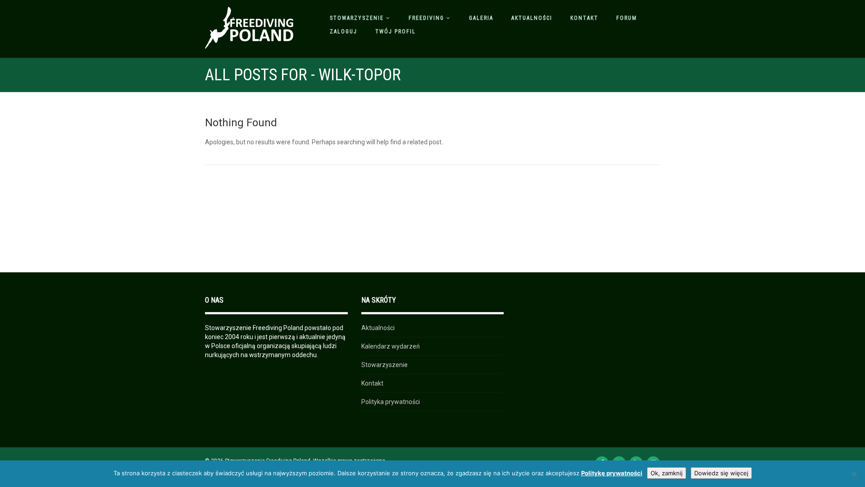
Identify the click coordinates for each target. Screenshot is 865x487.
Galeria (481, 18)
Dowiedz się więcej (721, 473)
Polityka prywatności (390, 401)
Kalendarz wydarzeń (390, 346)
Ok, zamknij (667, 473)
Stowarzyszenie (357, 18)
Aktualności (531, 18)
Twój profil (395, 31)
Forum (626, 18)
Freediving (426, 18)
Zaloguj (343, 31)
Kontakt (584, 18)
